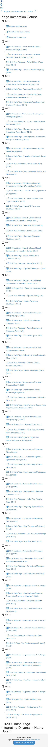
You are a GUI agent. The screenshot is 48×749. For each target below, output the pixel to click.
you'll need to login (33, 739)
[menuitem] (1, 5)
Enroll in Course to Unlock (24, 743)
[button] (1, 2)
